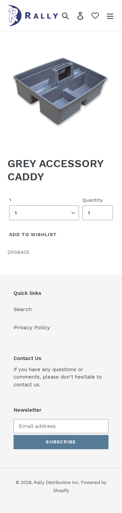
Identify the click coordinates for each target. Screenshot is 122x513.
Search (23, 309)
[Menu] (110, 15)
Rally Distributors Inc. (56, 482)
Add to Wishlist (33, 234)
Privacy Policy (32, 327)
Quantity (92, 200)
